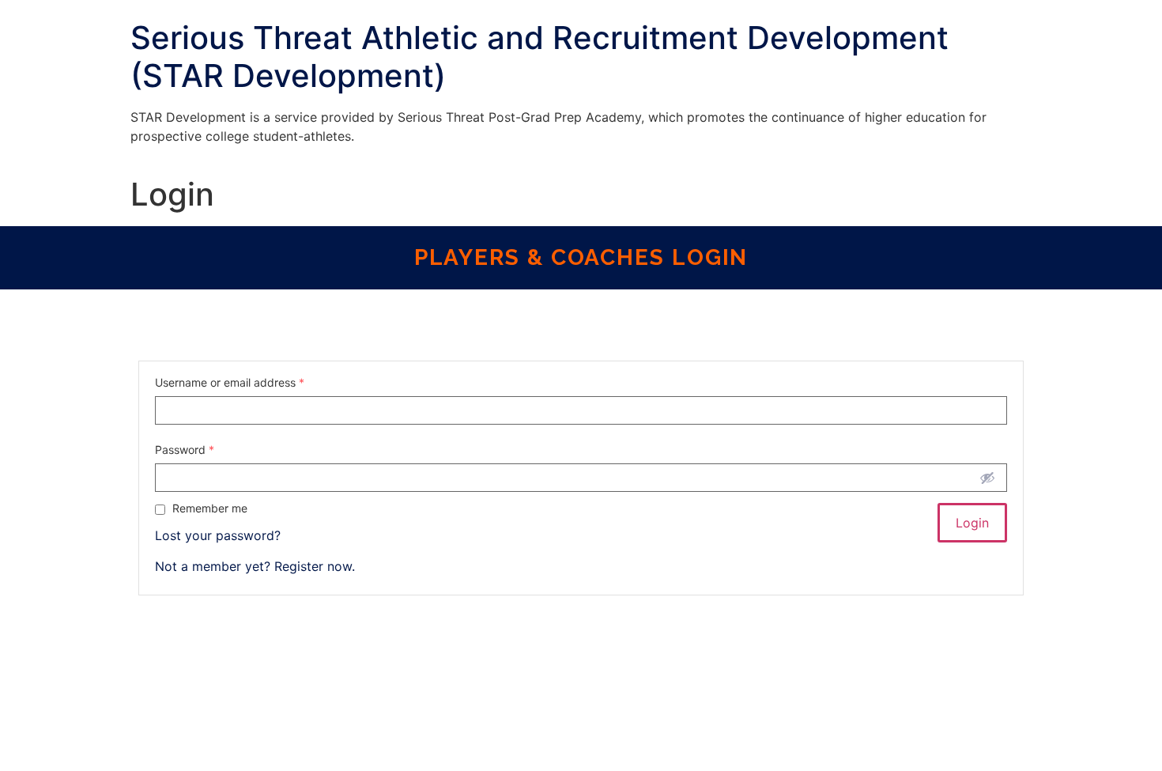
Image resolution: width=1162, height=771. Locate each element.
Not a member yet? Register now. (255, 566)
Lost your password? (218, 535)
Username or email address (229, 382)
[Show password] (987, 478)
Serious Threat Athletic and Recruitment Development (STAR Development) (539, 56)
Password (184, 449)
